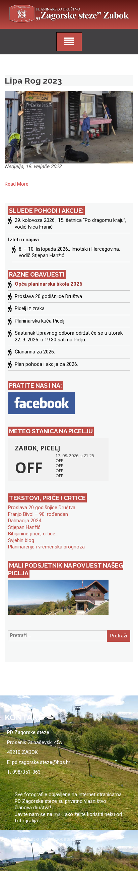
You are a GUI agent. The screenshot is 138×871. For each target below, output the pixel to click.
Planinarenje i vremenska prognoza (46, 547)
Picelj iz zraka (30, 308)
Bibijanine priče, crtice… (33, 534)
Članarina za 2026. (35, 352)
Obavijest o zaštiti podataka (45, 839)
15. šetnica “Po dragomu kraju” (91, 220)
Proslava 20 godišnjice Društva (48, 296)
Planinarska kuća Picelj (39, 321)
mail (58, 814)
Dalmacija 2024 (24, 521)
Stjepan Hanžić (24, 527)
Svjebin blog (21, 540)
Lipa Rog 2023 (33, 81)
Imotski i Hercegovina (95, 249)
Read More (16, 184)
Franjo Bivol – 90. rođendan (38, 514)
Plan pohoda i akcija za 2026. (46, 364)
